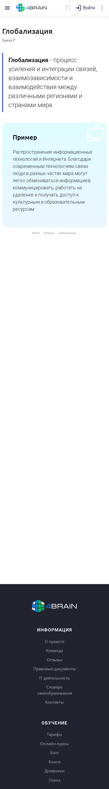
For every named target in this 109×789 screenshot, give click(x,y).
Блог (54, 752)
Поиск (55, 780)
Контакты (54, 702)
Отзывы (54, 659)
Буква (8, 40)
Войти (89, 8)
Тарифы (54, 734)
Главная (31, 7)
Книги (55, 761)
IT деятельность (54, 678)
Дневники (55, 770)
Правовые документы (54, 668)
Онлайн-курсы (54, 743)
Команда (54, 650)
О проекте (54, 641)
